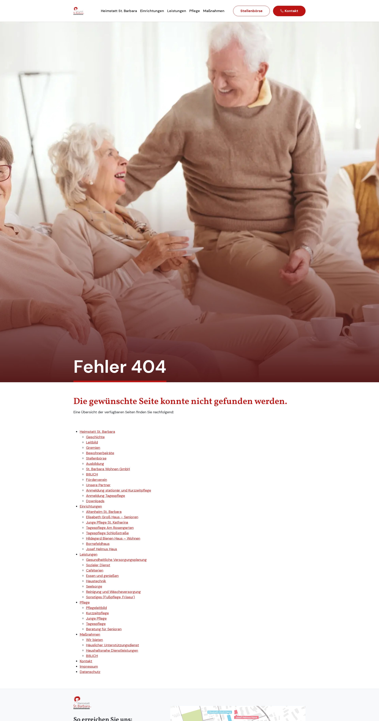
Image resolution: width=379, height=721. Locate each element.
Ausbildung (95, 463)
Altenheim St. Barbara (104, 511)
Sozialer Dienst (98, 565)
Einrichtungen (91, 506)
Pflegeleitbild (96, 607)
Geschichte (95, 437)
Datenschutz (90, 671)
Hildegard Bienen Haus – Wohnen (113, 538)
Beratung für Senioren (104, 629)
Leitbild (92, 442)
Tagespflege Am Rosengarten (110, 527)
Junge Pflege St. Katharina (107, 522)
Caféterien (94, 570)
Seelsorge (94, 586)
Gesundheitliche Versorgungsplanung (116, 559)
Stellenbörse (251, 10)
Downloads (95, 501)
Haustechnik (96, 581)
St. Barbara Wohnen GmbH (108, 469)
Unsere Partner (98, 485)
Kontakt (291, 10)
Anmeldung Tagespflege (105, 495)
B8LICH (92, 474)
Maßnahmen (90, 634)
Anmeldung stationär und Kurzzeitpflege (118, 490)
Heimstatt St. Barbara (97, 431)
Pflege (85, 602)
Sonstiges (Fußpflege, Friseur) (110, 597)
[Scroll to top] (371, 713)
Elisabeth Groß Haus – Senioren (112, 517)
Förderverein (96, 479)
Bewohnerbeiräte (100, 453)
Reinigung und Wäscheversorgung (113, 591)
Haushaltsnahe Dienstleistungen (112, 650)
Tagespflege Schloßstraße (107, 533)
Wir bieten (94, 639)
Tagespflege (96, 623)
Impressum (89, 666)
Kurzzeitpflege (97, 613)
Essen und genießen (102, 575)
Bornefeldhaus (98, 543)
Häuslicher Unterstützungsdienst (112, 645)
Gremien (93, 447)
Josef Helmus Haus (101, 549)
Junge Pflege (96, 618)
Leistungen (88, 554)
